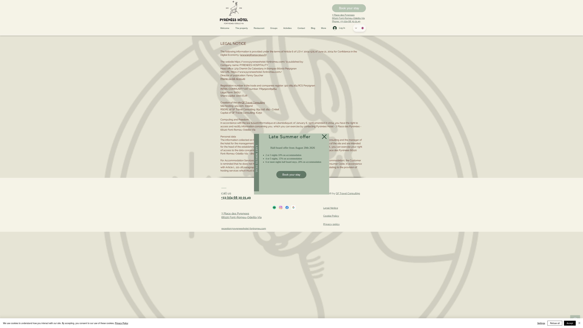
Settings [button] (541, 323)
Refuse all (555, 323)
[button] (324, 136)
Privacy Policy (121, 323)
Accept (570, 323)
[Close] (579, 323)
